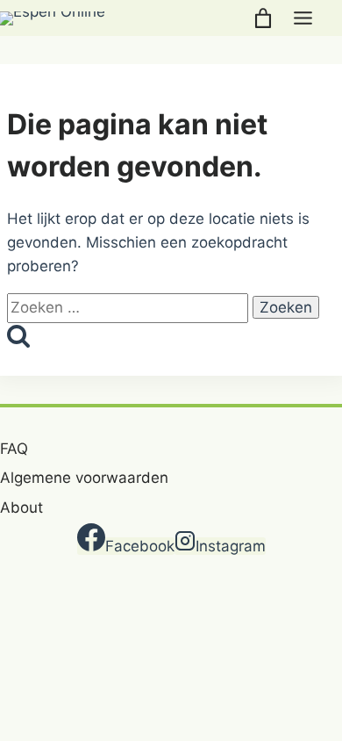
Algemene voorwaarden (84, 477)
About (21, 507)
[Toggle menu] (303, 18)
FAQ (14, 448)
